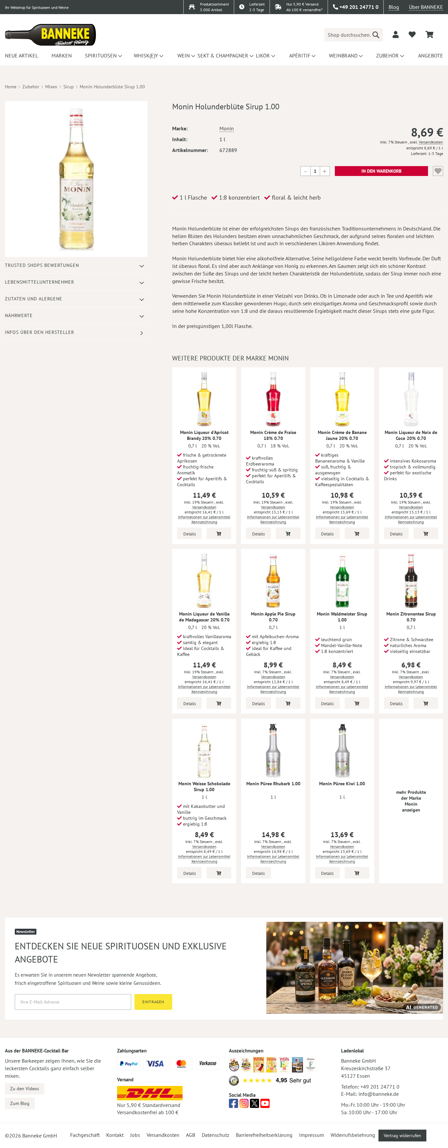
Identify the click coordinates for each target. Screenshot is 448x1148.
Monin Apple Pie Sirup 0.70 (273, 617)
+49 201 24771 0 (379, 1086)
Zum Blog (20, 1103)
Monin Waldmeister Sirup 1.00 (342, 617)
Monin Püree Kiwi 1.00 (342, 784)
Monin (226, 128)
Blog (394, 7)
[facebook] (233, 1105)
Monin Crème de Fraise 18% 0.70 (273, 435)
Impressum (311, 1135)
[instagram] (244, 1105)
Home (10, 87)
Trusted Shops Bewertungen (42, 265)
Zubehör (30, 87)
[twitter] (254, 1105)
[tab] (76, 265)
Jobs (135, 1135)
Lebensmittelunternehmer (39, 282)
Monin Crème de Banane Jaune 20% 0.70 (342, 435)
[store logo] (50, 35)
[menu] (224, 55)
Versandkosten (431, 142)
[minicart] (429, 34)
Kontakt (115, 1135)
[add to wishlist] (412, 34)
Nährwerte (19, 315)
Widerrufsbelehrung (353, 1135)
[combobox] (353, 34)
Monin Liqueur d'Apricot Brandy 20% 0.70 (204, 435)
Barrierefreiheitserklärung (264, 1135)
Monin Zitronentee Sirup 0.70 (411, 617)
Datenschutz (215, 1135)
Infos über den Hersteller (39, 332)
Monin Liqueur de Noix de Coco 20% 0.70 (411, 435)
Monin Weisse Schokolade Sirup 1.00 (204, 786)
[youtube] (265, 1105)
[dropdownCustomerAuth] (396, 34)
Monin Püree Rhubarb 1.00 (273, 784)
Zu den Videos (24, 1089)
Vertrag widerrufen (402, 1135)
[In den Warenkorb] (219, 533)
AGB (190, 1135)
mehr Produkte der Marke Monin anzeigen (411, 801)
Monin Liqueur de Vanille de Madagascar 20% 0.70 (204, 617)
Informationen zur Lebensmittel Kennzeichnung (204, 519)
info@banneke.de (378, 1094)
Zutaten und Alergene (33, 299)
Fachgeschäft (85, 1135)
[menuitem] (20, 55)
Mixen (51, 87)
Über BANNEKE (426, 7)
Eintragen (153, 1001)
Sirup (68, 87)
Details (189, 534)
